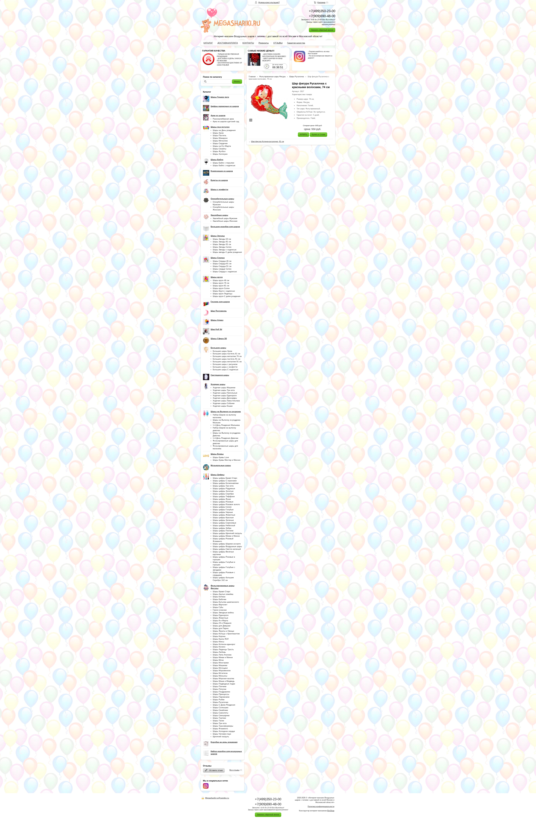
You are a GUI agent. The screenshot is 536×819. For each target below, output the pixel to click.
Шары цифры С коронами (225, 481)
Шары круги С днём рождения (226, 296)
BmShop (330, 811)
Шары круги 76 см (221, 283)
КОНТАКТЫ (248, 43)
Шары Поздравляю (221, 692)
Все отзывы (234, 770)
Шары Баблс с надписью (224, 165)
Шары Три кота (220, 723)
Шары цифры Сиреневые (224, 523)
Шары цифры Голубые (223, 509)
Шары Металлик (220, 141)
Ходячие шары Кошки (223, 406)
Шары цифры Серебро (223, 494)
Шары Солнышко (220, 707)
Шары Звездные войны (223, 612)
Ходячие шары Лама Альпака (226, 401)
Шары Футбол (219, 151)
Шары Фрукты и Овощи (223, 631)
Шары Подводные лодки (224, 684)
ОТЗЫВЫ (278, 43)
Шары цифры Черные (223, 512)
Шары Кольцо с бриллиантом (226, 634)
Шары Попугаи (219, 689)
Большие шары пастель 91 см (226, 359)
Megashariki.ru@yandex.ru (217, 798)
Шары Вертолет (220, 604)
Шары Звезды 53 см (222, 239)
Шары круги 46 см (221, 280)
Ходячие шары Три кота (224, 390)
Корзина (321, 2)
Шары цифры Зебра (222, 528)
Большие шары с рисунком (225, 364)
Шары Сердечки (220, 143)
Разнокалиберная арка (223, 119)
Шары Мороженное (222, 670)
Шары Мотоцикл (220, 668)
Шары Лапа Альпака (222, 655)
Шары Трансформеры (223, 726)
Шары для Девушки (221, 626)
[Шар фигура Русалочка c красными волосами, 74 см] (269, 102)
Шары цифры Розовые (223, 502)
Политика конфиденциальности (321, 806)
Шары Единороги (220, 615)
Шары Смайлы (219, 149)
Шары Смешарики (221, 715)
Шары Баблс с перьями (223, 163)
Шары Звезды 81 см (222, 242)
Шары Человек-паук (222, 734)
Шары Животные (220, 618)
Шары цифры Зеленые (223, 520)
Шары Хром (218, 133)
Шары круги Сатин (221, 288)
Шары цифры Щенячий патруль (227, 533)
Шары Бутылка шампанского (226, 602)
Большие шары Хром (222, 351)
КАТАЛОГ (208, 43)
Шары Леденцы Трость (223, 649)
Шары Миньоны (220, 676)
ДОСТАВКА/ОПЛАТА (227, 43)
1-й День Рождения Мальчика (226, 425)
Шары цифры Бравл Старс (225, 478)
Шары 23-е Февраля (222, 623)
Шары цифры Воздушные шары (227, 546)
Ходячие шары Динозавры (225, 398)
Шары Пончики (219, 686)
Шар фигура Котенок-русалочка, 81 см (267, 141)
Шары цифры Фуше (222, 499)
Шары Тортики (219, 718)
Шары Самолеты (220, 713)
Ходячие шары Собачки (223, 403)
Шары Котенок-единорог (224, 644)
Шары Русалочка (220, 702)
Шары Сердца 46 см (222, 261)
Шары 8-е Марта (220, 620)
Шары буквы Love (221, 457)
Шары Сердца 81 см (222, 263)
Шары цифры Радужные (224, 488)
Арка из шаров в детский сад (226, 121)
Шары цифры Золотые (223, 491)
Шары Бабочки (219, 599)
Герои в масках (220, 610)
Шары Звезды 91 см (222, 244)
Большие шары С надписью (225, 369)
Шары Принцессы (221, 694)
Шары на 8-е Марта (222, 146)
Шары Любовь (219, 652)
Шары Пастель (219, 135)
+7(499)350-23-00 (322, 11)
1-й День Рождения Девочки (225, 438)
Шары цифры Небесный (224, 525)
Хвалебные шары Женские (225, 221)
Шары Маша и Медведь (223, 681)
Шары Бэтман (219, 597)
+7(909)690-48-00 (322, 16)
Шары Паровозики (221, 697)
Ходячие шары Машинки (224, 387)
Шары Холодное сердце (224, 731)
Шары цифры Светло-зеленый (227, 549)
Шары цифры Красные (223, 517)
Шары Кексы (218, 641)
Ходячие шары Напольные (225, 393)
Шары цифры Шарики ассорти (227, 544)
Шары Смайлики (220, 710)
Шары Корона (219, 636)
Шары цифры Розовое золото (226, 504)
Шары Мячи (218, 660)
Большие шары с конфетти (225, 367)
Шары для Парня (220, 628)
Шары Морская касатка (223, 678)
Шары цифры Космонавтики (226, 483)
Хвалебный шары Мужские (225, 218)
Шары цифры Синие (222, 507)
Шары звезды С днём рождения (227, 252)
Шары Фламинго (220, 728)
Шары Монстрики (221, 663)
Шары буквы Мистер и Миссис (227, 460)
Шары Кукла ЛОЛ (220, 639)
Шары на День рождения (224, 130)
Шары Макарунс (220, 138)
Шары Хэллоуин (220, 154)
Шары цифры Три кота (223, 486)
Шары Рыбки (218, 699)
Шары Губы (218, 607)
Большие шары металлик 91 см (227, 361)
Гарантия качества (296, 43)
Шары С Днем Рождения (224, 705)
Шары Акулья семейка (223, 594)
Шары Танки (218, 720)
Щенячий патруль (221, 736)
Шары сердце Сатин (222, 269)
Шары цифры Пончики (223, 530)
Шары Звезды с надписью (224, 249)
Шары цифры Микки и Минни (226, 536)
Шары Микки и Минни (223, 657)
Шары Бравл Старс (221, 591)
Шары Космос (219, 647)
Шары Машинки (220, 665)
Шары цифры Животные (224, 515)
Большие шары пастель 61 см (226, 353)
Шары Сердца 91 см (222, 266)
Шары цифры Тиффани (224, 496)
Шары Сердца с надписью (225, 271)
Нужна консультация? (269, 2)
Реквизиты (264, 43)
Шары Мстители (220, 673)
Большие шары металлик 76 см (227, 356)
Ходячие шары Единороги (225, 395)
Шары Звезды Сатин (222, 247)
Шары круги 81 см (221, 285)
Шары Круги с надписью (224, 291)
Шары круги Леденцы (222, 293)
